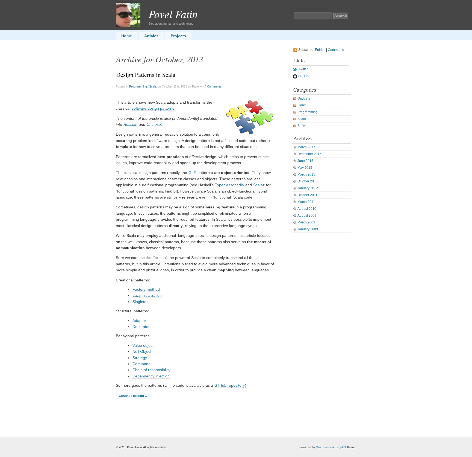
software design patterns (153, 108)
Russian (130, 124)
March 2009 (306, 222)
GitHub (303, 76)
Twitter (303, 69)
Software (304, 126)
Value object (143, 345)
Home (126, 36)
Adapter (139, 320)
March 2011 (306, 202)
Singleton (140, 301)
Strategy (139, 358)
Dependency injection (151, 376)
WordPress (323, 447)
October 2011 (307, 195)
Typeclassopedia (229, 185)
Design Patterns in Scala (145, 74)
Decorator (141, 326)
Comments (336, 50)
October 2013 (307, 181)
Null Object (141, 351)
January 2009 (307, 229)
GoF (192, 172)
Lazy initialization (147, 295)
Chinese (154, 124)
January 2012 (307, 188)
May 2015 (304, 168)
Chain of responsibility (151, 370)
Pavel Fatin (173, 13)
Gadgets (303, 98)
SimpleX (340, 447)
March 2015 (306, 174)
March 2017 (306, 147)
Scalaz (259, 185)
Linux (301, 105)
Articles (151, 36)
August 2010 (306, 209)
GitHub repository (229, 385)
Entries (320, 50)
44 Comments (212, 86)
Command (141, 364)
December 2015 (309, 154)
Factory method (146, 289)
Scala (153, 86)
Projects (178, 36)
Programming (138, 86)
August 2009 (306, 215)
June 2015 (305, 161)
